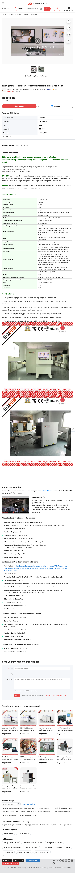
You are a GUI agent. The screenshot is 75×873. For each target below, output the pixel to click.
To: (12, 674)
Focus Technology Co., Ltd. (24, 867)
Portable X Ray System (24, 852)
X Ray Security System (31, 847)
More (3, 856)
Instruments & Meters (14, 14)
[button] (3, 3)
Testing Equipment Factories (12, 847)
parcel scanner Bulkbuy (42, 852)
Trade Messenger (33, 860)
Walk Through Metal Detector (64, 808)
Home (4, 14)
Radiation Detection (23, 833)
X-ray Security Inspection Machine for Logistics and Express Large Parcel (28, 788)
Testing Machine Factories (54, 843)
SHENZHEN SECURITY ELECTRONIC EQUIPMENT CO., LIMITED (26, 89)
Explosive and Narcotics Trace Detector (31, 812)
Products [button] (20, 9)
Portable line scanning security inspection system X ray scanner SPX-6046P (10, 759)
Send (16, 695)
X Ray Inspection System (53, 568)
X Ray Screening (47, 847)
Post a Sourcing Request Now (56, 695)
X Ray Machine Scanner (63, 847)
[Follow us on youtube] (69, 860)
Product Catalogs (29, 804)
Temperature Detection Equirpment (11, 808)
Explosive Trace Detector (18, 568)
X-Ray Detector (34, 14)
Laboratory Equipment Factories (32, 843)
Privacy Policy (67, 867)
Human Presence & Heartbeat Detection (29, 815)
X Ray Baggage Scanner (22, 566)
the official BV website (46, 491)
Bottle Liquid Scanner (44, 812)
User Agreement (48, 867)
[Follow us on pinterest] (72, 860)
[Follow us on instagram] (66, 860)
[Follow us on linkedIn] (54, 863)
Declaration (58, 867)
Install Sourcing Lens (11, 863)
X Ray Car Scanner (43, 808)
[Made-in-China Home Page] (37, 3)
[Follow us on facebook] (60, 860)
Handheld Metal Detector (9, 815)
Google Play (18, 860)
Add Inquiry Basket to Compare (37, 76)
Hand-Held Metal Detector (35, 568)
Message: (10, 679)
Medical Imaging (8, 833)
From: (11, 669)
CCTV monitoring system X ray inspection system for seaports (28, 759)
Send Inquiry (19, 106)
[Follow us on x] (63, 860)
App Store (7, 860)
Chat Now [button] (57, 106)
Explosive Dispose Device (62, 812)
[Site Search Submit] (47, 9)
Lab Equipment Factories (11, 843)
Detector (25, 14)
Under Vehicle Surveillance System (42, 566)
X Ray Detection (8, 852)
